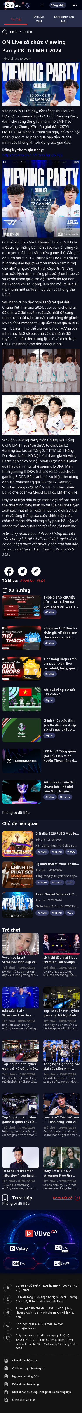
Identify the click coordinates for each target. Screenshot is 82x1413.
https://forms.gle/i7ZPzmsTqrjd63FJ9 (32, 155)
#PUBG (71, 851)
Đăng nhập (58, 5)
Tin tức (14, 32)
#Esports (65, 797)
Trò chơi (27, 32)
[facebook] (10, 571)
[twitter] (24, 571)
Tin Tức (15, 19)
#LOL (40, 580)
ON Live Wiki (38, 19)
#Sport (49, 700)
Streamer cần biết (64, 19)
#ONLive (27, 580)
